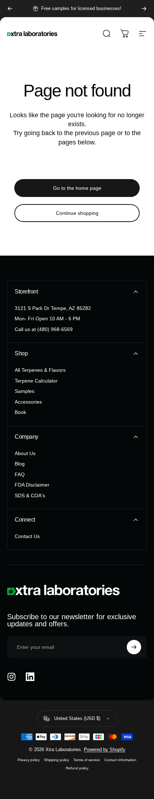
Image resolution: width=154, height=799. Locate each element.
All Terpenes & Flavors (40, 370)
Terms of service (86, 760)
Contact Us (27, 536)
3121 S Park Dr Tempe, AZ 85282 (53, 308)
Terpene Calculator (36, 381)
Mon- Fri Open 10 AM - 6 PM (47, 318)
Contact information (120, 760)
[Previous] (10, 8)
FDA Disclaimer (32, 485)
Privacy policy (29, 760)
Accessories (28, 402)
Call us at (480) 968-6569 (44, 329)
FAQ (20, 474)
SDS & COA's (30, 495)
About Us (25, 453)
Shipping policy (56, 760)
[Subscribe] (134, 647)
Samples (24, 391)
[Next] (144, 8)
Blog (20, 464)
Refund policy (77, 768)
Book (20, 412)
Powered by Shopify (104, 749)
